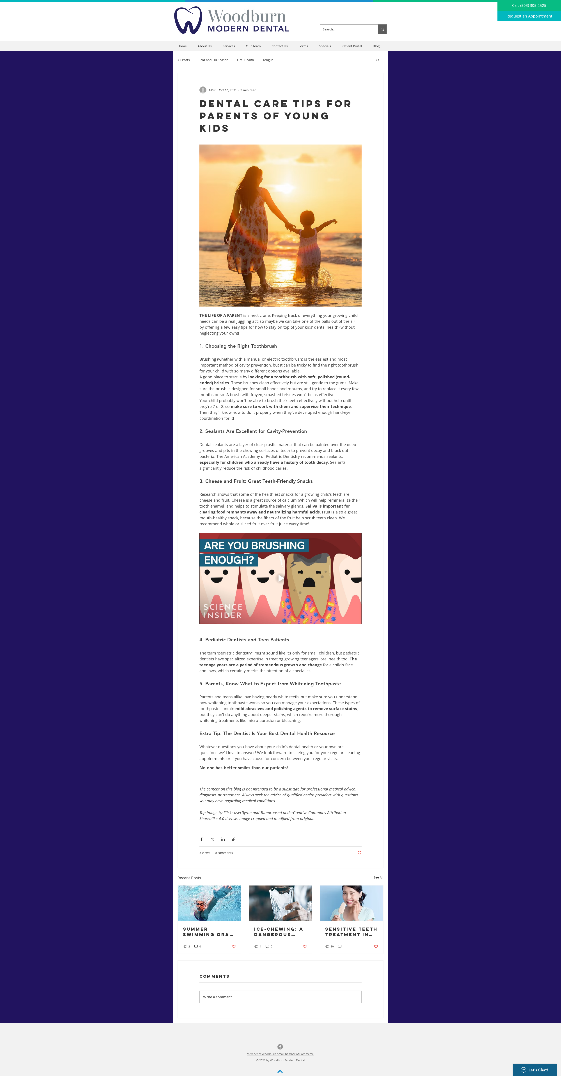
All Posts (184, 60)
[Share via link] (234, 839)
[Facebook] (280, 1047)
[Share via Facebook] (201, 839)
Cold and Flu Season (213, 60)
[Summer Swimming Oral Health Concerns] (209, 903)
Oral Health (245, 60)
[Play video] (280, 578)
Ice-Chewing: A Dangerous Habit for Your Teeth (279, 931)
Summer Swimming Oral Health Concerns (208, 931)
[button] (305, 46)
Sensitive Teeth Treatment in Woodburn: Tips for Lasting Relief (351, 931)
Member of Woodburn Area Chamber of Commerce (280, 1054)
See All (378, 877)
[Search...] (382, 29)
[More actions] (359, 90)
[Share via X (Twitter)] (212, 839)
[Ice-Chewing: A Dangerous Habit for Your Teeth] (280, 903)
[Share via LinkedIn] (223, 839)
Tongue (268, 60)
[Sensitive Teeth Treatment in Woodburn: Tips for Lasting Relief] (351, 903)
